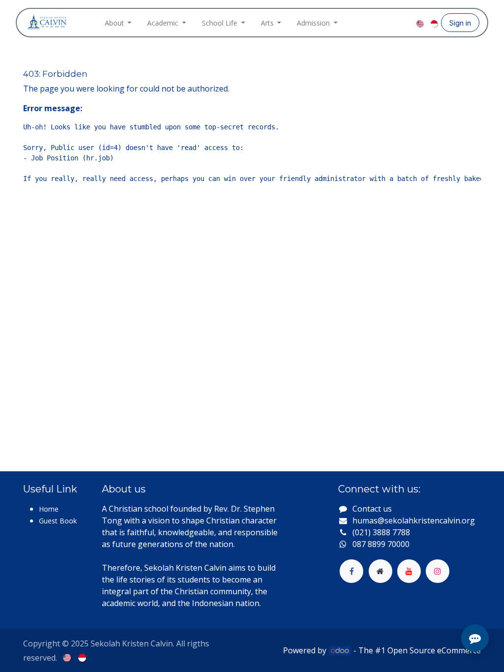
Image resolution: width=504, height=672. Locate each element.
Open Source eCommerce (434, 650)
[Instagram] (392, 23)
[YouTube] (407, 23)
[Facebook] (376, 23)
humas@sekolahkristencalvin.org (413, 520)
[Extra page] (380, 571)
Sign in (460, 23)
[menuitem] (118, 23)
